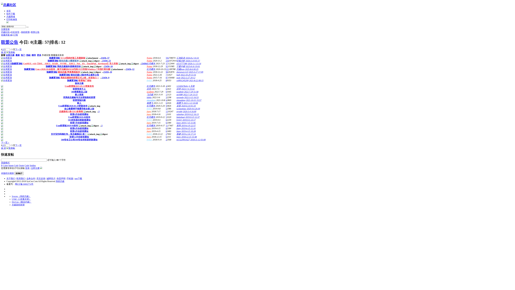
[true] (27, 27)
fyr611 (149, 80)
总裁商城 (10, 16)
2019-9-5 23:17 (189, 120)
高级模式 (5, 163)
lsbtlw (149, 97)
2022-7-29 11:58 (191, 92)
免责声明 (61, 178)
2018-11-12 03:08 (198, 140)
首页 (8, 11)
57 (108, 58)
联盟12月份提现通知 (79, 137)
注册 (3, 29)
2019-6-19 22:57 (188, 125)
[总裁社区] (8, 5)
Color (5, 165)
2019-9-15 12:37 (192, 117)
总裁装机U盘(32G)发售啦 (71, 111)
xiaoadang (151, 100)
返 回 (3, 52)
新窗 (3, 55)
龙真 (178, 106)
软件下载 (10, 14)
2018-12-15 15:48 (189, 137)
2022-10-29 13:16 (188, 75)
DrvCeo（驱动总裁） (22, 202)
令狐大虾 (180, 61)
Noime (149, 58)
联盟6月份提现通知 (79, 128)
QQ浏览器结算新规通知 (79, 120)
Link (16, 165)
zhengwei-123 (182, 72)
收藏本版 (7, 35)
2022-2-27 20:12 (188, 78)
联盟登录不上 (79, 89)
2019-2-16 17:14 (188, 134)
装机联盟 (25, 32)
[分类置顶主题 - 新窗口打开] (6, 80)
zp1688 (179, 94)
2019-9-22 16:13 (191, 114)
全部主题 (10, 55)
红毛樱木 (151, 63)
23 (110, 61)
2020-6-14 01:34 (188, 106)
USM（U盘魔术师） (21, 199)
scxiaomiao (181, 109)
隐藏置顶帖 (54, 58)
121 (167, 69)
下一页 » (5, 142)
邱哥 (149, 89)
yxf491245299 (182, 80)
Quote (21, 165)
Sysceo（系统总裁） (21, 196)
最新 (18, 55)
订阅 (16, 35)
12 (133, 69)
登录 (7, 29)
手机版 (70, 178)
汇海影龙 (180, 58)
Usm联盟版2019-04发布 (67, 125)
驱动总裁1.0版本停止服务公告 (85, 75)
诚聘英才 (51, 178)
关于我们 (10, 178)
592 (167, 58)
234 (167, 61)
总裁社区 (5, 32)
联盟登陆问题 (79, 100)
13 (167, 111)
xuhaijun (180, 114)
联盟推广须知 (84, 80)
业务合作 (31, 178)
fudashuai (180, 117)
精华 (34, 55)
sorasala (180, 97)
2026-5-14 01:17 (193, 61)
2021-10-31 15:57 (193, 100)
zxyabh (179, 111)
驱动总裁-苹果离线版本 (69, 72)
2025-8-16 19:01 (193, 66)
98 (167, 72)
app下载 (78, 178)
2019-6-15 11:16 (188, 128)
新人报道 (79, 94)
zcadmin (150, 92)
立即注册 (35, 168)
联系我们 (20, 178)
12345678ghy (182, 86)
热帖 (28, 55)
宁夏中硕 (180, 66)
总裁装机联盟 (18, 205)
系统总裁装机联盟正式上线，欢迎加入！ (79, 78)
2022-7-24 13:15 (190, 94)
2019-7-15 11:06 (188, 123)
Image (11, 165)
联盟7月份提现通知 (79, 123)
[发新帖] (10, 52)
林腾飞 (150, 103)
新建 (178, 134)
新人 (79, 103)
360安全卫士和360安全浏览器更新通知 (79, 140)
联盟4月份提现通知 (79, 114)
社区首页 (15, 32)
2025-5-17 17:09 (196, 72)
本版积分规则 (7, 173)
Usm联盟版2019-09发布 (79, 117)
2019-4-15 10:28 (188, 131)
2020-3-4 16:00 (189, 111)
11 (167, 125)
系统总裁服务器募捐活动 (69, 66)
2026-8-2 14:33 (192, 58)
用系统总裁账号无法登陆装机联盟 (79, 97)
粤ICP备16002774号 (24, 184)
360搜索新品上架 (79, 92)
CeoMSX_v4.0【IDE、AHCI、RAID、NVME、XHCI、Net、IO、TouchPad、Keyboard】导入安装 (70, 63)
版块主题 (79, 83)
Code (27, 165)
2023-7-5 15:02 (188, 89)
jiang (149, 111)
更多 (39, 55)
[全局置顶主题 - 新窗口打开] (6, 58)
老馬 (178, 125)
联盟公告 (35, 32)
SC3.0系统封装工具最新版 (72, 58)
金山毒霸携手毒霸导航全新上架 (79, 109)
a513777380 (181, 63)
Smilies (33, 165)
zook (178, 78)
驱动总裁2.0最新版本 (69, 61)
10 (112, 66)
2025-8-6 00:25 (191, 69)
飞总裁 (150, 94)
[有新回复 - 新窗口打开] (2, 86)
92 (167, 66)
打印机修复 (11, 19)
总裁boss (180, 69)
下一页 (18, 49)
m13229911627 (183, 140)
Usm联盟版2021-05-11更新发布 (79, 86)
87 (167, 78)
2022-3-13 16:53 (191, 97)
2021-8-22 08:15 (196, 80)
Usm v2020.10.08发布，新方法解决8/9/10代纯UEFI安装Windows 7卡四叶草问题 (72, 69)
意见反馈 (41, 178)
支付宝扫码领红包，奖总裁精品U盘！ (69, 134)
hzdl (178, 75)
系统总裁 (60, 181)
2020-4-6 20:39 (193, 109)
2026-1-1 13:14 (194, 63)
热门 (23, 55)
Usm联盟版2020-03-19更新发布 (72, 106)
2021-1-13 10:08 (190, 103)
